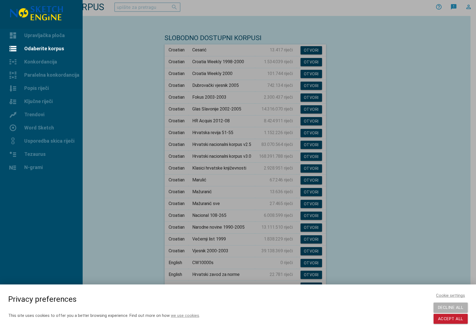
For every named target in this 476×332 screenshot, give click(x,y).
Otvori (311, 50)
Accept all (450, 318)
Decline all (451, 307)
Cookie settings (450, 295)
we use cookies (185, 315)
